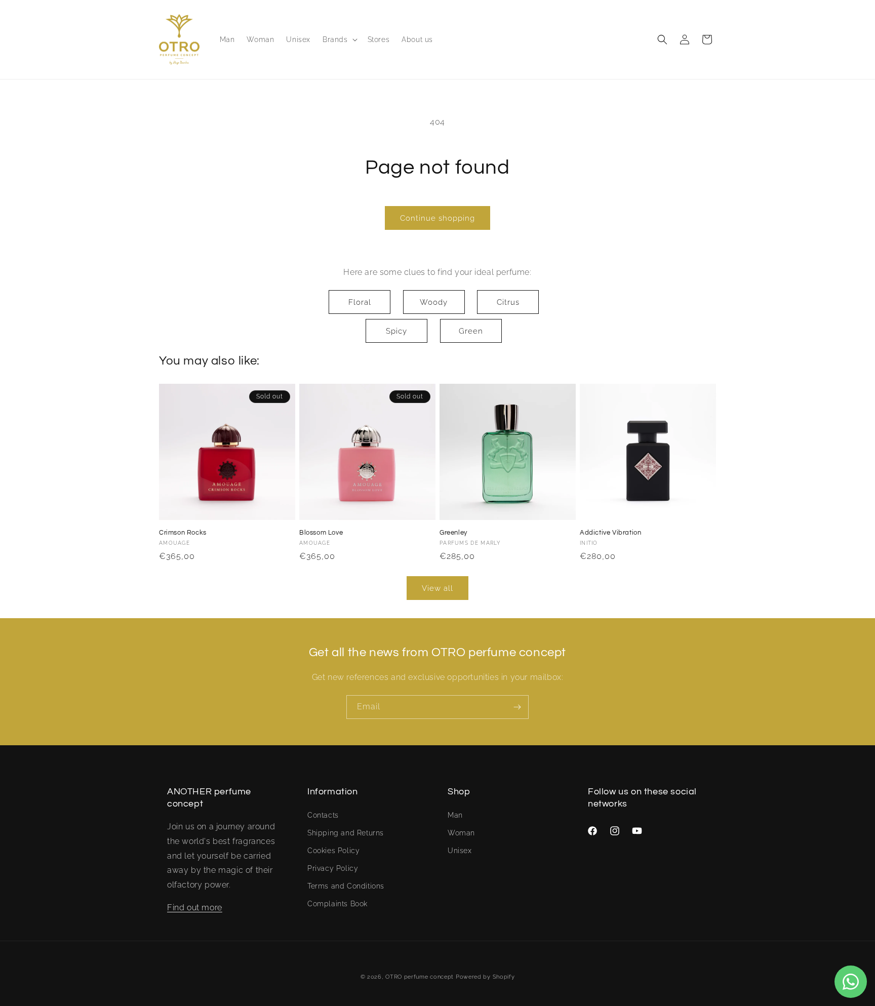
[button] (339, 39)
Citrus (508, 302)
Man (455, 815)
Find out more (194, 907)
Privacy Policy (332, 868)
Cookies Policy (333, 851)
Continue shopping (437, 218)
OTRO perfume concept (419, 977)
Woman (461, 833)
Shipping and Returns (345, 833)
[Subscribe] (517, 707)
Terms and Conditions (345, 886)
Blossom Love (321, 532)
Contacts (323, 815)
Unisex (460, 851)
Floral (359, 302)
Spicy (396, 331)
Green (471, 331)
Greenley (453, 532)
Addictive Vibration (610, 532)
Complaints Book (337, 904)
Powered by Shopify (485, 977)
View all (437, 588)
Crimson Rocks (183, 532)
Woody (434, 302)
